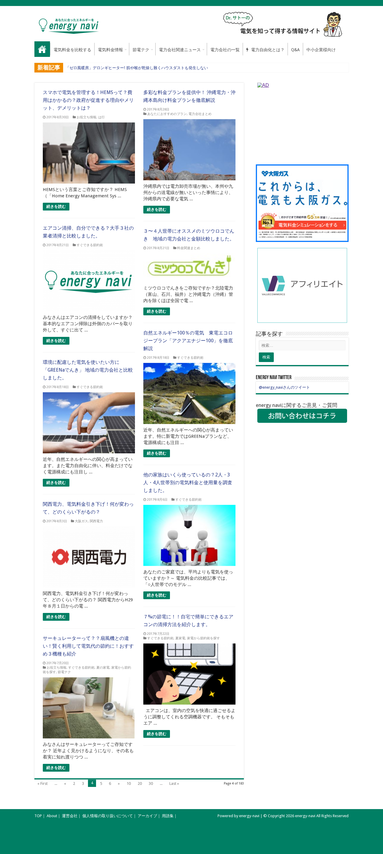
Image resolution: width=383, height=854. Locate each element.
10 (129, 783)
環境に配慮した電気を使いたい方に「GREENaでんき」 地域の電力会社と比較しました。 (88, 370)
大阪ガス (81, 521)
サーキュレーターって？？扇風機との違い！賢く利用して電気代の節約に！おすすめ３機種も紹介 (88, 646)
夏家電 (180, 638)
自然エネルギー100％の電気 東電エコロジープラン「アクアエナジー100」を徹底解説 (188, 340)
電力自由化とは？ (267, 49)
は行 (101, 117)
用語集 (168, 816)
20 (140, 783)
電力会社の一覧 (225, 49)
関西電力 (96, 521)
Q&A (295, 49)
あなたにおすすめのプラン (167, 114)
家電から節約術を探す (203, 638)
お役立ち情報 (86, 117)
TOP (38, 816)
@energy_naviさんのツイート (284, 387)
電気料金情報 (110, 49)
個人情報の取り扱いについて (107, 816)
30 (151, 783)
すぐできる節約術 (90, 245)
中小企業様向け (321, 49)
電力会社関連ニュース (180, 49)
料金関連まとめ (188, 248)
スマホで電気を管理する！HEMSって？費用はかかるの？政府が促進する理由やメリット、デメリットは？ (88, 100)
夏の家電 (103, 668)
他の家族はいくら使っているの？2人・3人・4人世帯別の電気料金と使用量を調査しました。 (187, 482)
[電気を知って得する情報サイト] (283, 24)
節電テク (141, 49)
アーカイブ (147, 816)
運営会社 (69, 816)
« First (42, 783)
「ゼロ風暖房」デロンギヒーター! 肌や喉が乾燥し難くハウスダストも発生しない (137, 68)
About (52, 816)
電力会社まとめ (200, 114)
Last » (174, 783)
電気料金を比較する (72, 49)
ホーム (42, 49)
